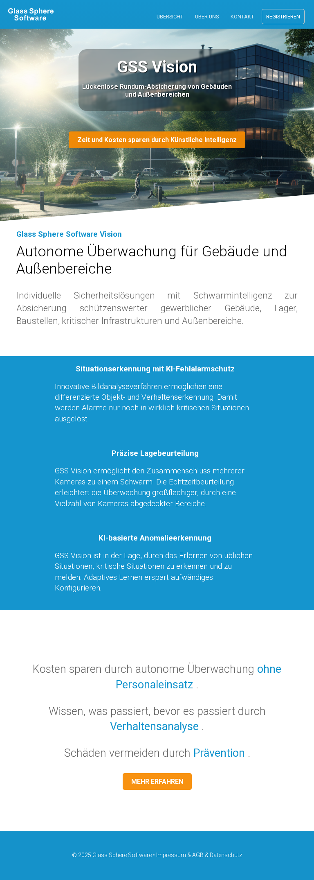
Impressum (171, 855)
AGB (198, 855)
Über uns (207, 17)
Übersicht (170, 17)
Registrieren (283, 17)
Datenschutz (226, 855)
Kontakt (242, 17)
